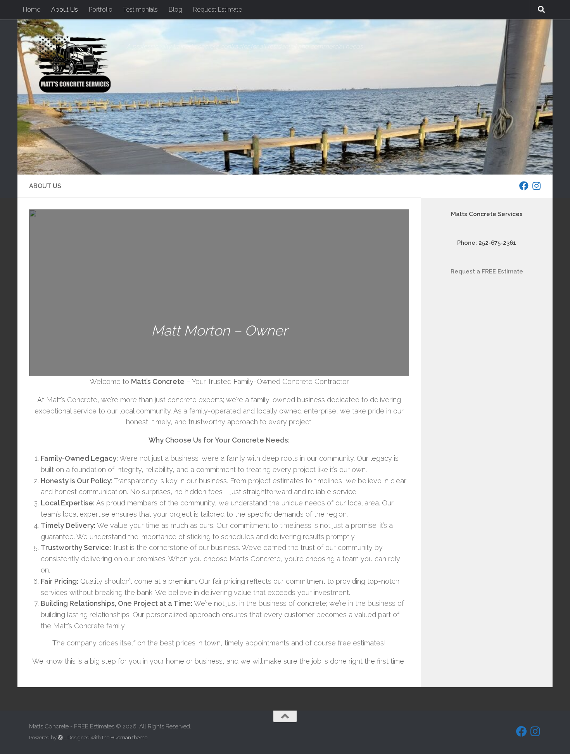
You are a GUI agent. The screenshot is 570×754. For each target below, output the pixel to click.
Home (31, 9)
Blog (175, 9)
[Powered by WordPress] (60, 737)
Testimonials (140, 9)
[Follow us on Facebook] (524, 185)
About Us (64, 9)
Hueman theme (129, 737)
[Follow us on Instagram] (536, 185)
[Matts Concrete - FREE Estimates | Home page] (74, 64)
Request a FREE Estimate (487, 271)
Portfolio (100, 9)
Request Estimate (217, 9)
